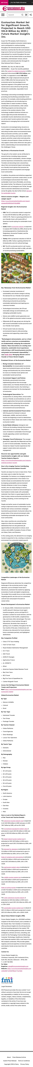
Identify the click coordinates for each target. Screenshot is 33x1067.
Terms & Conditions (24, 1061)
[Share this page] (30, 14)
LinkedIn (4, 971)
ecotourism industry (18, 226)
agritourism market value (12, 867)
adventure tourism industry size (13, 821)
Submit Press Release (9, 1061)
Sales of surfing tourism (8, 887)
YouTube (19, 971)
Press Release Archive (19, 1057)
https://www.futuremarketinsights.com (19, 968)
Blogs (14, 971)
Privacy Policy (24, 1064)
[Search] (22, 15)
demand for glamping (11, 849)
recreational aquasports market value (16, 829)
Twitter (9, 971)
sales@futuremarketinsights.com (18, 966)
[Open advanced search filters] (26, 15)
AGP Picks (4, 2)
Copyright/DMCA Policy (11, 1064)
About (9, 1057)
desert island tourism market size (14, 839)
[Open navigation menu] (2, 14)
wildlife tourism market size (12, 877)
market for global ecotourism (16, 71)
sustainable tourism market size (13, 908)
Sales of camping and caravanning (12, 857)
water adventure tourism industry (14, 898)
